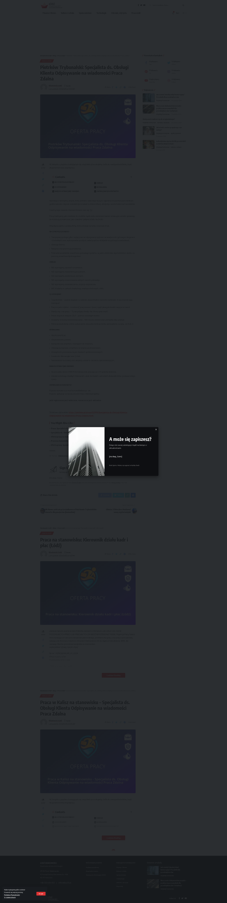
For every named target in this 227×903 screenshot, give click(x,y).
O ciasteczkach (10, 897)
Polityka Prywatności (12, 895)
